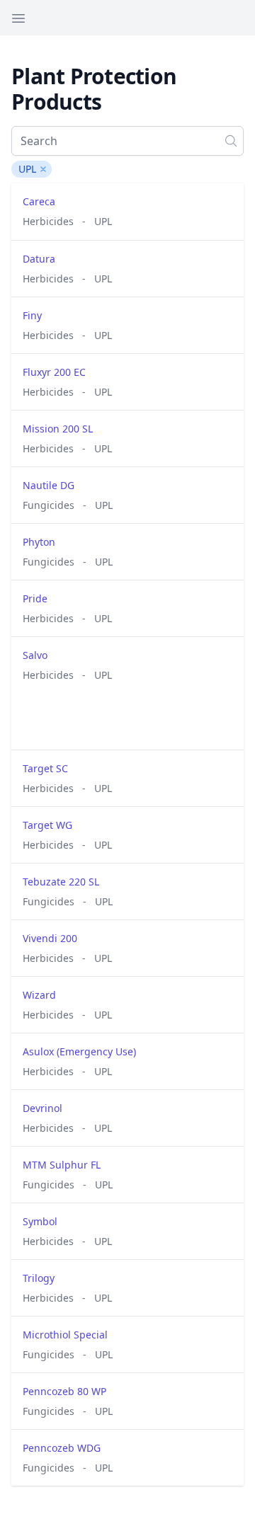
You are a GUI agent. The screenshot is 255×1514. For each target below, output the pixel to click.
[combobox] (127, 141)
